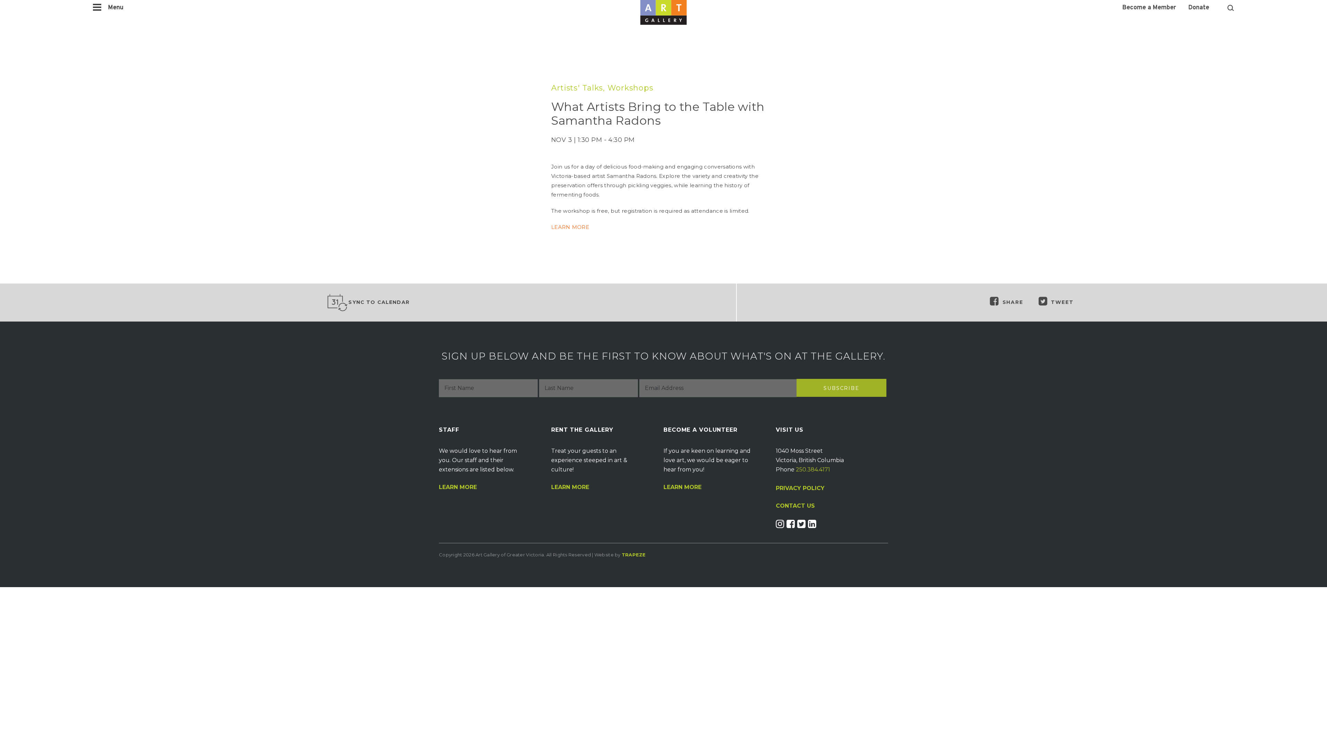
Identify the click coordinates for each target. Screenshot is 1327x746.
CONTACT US (795, 506)
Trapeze (634, 554)
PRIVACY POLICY (800, 488)
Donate (1198, 8)
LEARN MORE (570, 227)
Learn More (458, 487)
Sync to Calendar (379, 302)
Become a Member (1149, 8)
